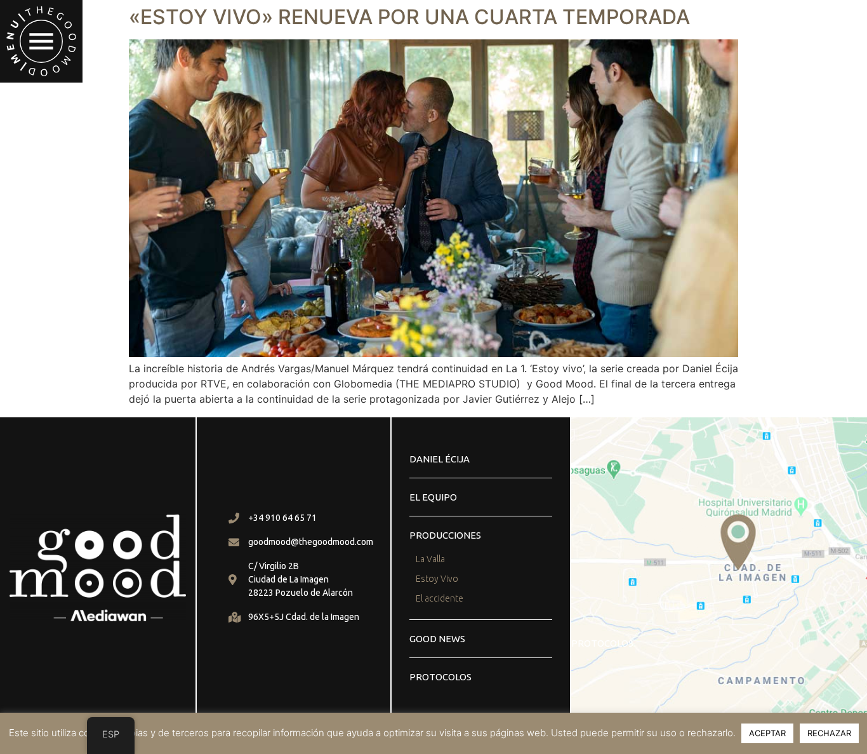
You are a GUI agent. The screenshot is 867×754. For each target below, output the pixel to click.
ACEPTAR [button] (767, 733)
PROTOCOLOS (440, 676)
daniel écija (439, 459)
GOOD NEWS (437, 638)
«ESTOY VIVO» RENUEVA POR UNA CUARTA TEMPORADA (409, 16)
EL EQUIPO (433, 497)
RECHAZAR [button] (829, 733)
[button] (41, 41)
